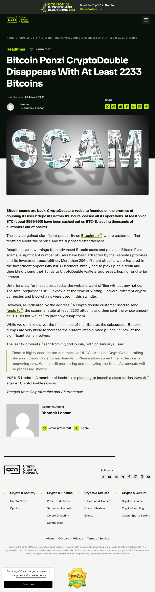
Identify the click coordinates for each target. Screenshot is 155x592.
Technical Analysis (59, 508)
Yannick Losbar (34, 108)
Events (88, 515)
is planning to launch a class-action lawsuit (109, 378)
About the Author (53, 407)
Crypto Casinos (132, 501)
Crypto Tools (55, 523)
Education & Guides (97, 501)
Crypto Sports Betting (136, 515)
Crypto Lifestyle (94, 508)
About (50, 538)
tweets (34, 344)
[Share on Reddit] (120, 106)
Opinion (15, 508)
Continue (28, 584)
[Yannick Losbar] (22, 420)
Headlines (15, 49)
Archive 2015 (28, 37)
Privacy (78, 538)
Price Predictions (58, 501)
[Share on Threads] (113, 106)
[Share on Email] (139, 106)
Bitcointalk (90, 235)
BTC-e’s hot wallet (27, 316)
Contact (63, 538)
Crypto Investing (58, 515)
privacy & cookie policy (31, 575)
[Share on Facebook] (126, 106)
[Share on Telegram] (133, 106)
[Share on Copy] (146, 106)
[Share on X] (107, 106)
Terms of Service (98, 538)
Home (10, 37)
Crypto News (18, 501)
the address (59, 305)
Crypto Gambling (133, 508)
